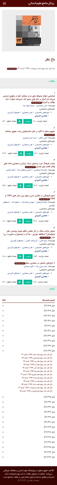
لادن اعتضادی (41, 105)
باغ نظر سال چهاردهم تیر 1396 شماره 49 (37, 381)
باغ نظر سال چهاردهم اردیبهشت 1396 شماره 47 (35, 387)
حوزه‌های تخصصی (42, 112)
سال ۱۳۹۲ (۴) (49, 412)
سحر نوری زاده (41, 266)
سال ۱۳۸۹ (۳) (49, 427)
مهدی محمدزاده (28, 202)
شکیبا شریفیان (41, 202)
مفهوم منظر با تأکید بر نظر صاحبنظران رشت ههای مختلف (30, 133)
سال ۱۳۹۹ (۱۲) (49, 335)
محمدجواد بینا (28, 105)
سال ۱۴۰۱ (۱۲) (49, 325)
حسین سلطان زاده (24, 169)
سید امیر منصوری (29, 137)
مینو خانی (43, 240)
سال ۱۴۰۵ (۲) (49, 305)
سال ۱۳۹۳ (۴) (49, 407)
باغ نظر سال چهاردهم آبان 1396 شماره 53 (37, 367)
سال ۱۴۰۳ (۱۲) (49, 315)
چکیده (27, 121)
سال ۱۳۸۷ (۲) (49, 437)
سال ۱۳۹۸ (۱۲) (49, 340)
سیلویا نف (15, 202)
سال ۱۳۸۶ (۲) (49, 442)
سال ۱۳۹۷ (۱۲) (49, 345)
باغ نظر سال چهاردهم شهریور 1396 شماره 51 (36, 374)
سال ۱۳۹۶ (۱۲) (49, 350)
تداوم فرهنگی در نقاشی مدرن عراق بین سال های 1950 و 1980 (30, 197)
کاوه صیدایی (28, 266)
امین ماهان (43, 137)
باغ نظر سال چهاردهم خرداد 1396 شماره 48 (36, 384)
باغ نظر (50, 59)
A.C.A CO (22, 480)
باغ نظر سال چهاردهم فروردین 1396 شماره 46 (36, 391)
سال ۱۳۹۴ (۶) (49, 402)
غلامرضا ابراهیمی (40, 169)
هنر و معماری (27, 112)
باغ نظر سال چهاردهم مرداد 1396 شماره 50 (37, 377)
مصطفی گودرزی (17, 240)
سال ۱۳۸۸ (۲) (49, 432)
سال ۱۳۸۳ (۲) (49, 457)
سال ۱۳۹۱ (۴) (50, 417)
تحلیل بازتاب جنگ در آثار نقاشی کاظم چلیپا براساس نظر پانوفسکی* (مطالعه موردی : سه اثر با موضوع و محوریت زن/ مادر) (29, 234)
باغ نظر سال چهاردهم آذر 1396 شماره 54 (37, 364)
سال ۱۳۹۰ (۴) (49, 422)
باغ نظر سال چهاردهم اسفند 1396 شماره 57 (36, 354)
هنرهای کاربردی (13, 112)
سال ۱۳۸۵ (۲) (49, 447)
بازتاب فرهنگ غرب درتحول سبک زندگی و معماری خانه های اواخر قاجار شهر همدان (29, 165)
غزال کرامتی (10, 169)
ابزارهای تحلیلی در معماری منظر (34, 263)
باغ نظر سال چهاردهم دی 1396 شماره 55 (37, 361)
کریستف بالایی (31, 240)
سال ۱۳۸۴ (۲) (49, 452)
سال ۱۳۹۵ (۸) (49, 397)
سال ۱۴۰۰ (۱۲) (49, 330)
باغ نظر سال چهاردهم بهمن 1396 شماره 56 (37, 358)
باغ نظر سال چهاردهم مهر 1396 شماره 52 (37, 371)
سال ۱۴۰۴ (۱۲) (49, 310)
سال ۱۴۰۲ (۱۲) (49, 320)
